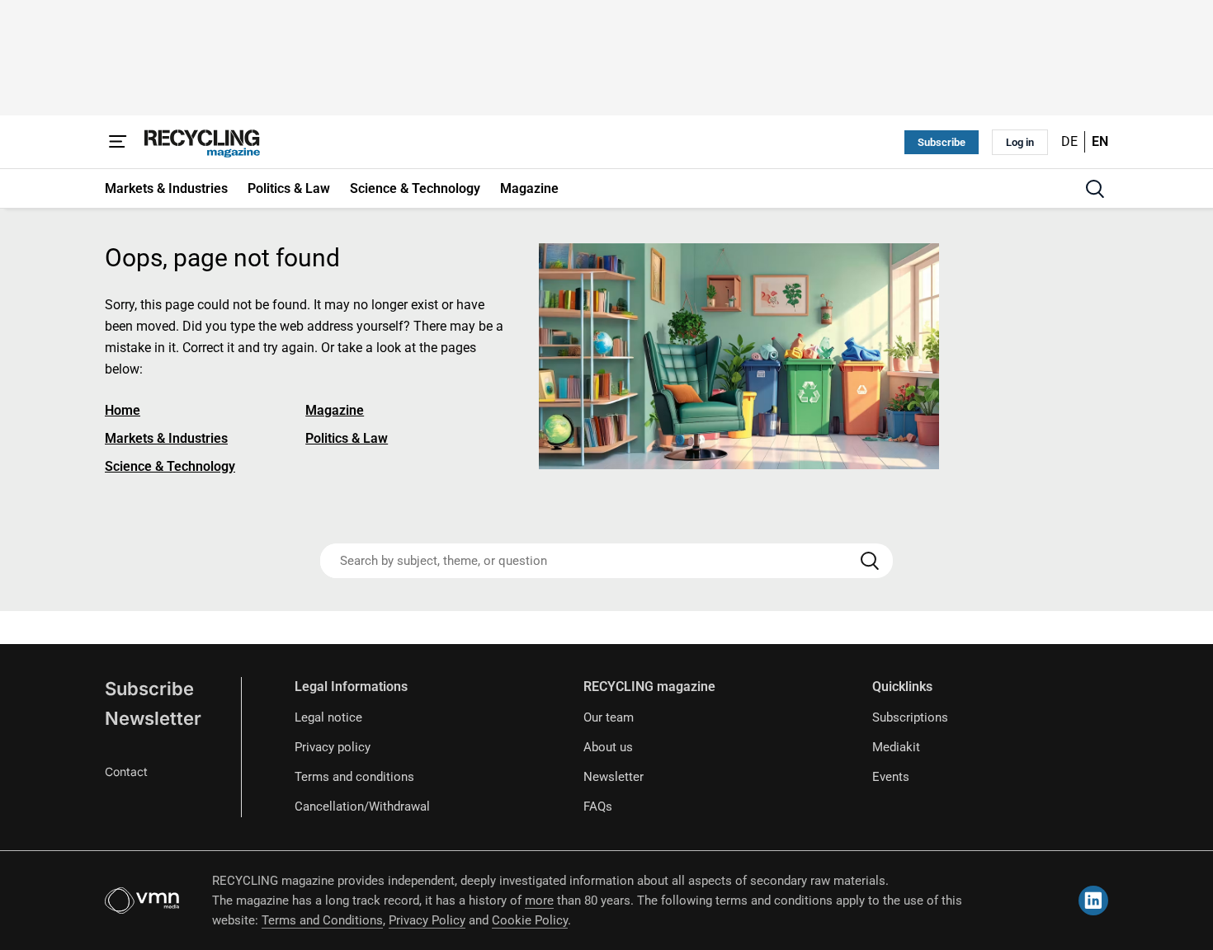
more (539, 900)
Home (122, 410)
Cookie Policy (530, 920)
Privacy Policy (427, 920)
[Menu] (118, 141)
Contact (126, 771)
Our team (608, 717)
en (1100, 141)
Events (890, 776)
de (1069, 141)
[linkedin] (1093, 900)
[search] (1095, 189)
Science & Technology (170, 466)
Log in (1020, 142)
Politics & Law (346, 438)
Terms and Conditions (322, 920)
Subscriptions (910, 717)
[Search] (870, 560)
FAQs (597, 806)
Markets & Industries (166, 438)
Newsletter (153, 718)
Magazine (334, 410)
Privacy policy (333, 747)
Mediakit (896, 747)
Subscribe (941, 142)
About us (608, 747)
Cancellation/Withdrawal (362, 806)
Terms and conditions (354, 776)
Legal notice (328, 717)
